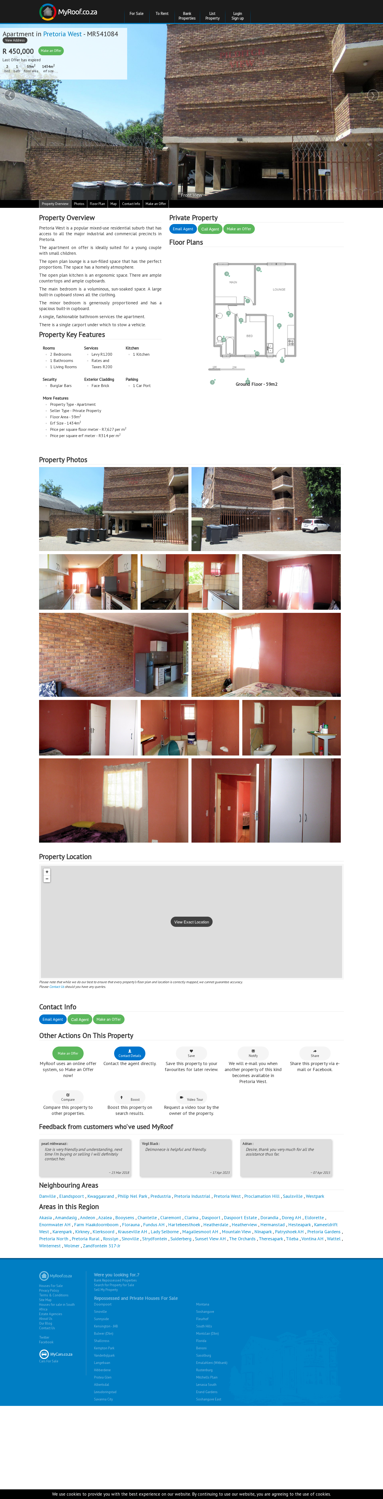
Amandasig (66, 1217)
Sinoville (130, 1239)
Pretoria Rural (86, 1239)
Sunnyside (101, 1319)
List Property (213, 16)
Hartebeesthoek (184, 1225)
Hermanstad (272, 1225)
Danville (47, 1196)
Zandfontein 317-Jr (101, 1246)
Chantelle (147, 1217)
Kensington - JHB (106, 1326)
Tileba (292, 1239)
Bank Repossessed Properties (115, 1280)
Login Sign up (238, 16)
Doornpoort (103, 1304)
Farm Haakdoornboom (96, 1225)
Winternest (50, 1246)
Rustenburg (204, 1370)
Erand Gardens (207, 1392)
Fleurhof (202, 1319)
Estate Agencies (50, 1314)
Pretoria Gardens (324, 1232)
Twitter (44, 1337)
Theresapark (271, 1239)
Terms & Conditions (54, 1295)
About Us (45, 1318)
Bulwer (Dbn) (103, 1333)
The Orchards (242, 1239)
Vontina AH (312, 1239)
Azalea (105, 1217)
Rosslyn (110, 1239)
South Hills (204, 1326)
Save (191, 1056)
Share (315, 1056)
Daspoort (211, 1217)
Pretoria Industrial (192, 1196)
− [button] (47, 878)
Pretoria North (53, 1239)
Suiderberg (180, 1239)
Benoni (201, 1348)
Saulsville (292, 1196)
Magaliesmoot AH (200, 1232)
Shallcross (101, 1341)
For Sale (137, 13)
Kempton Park (104, 1348)
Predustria (160, 1196)
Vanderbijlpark (104, 1355)
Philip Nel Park (132, 1196)
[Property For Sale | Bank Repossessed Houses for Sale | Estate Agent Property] (69, 10)
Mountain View (236, 1232)
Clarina (191, 1217)
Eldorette (314, 1217)
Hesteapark (299, 1225)
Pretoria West (62, 33)
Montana (202, 1304)
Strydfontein (154, 1239)
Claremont (170, 1217)
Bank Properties (187, 16)
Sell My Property (106, 1290)
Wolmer (71, 1246)
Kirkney (82, 1232)
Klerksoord (103, 1232)
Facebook (46, 1342)
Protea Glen (103, 1377)
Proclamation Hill (262, 1196)
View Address (15, 40)
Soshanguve (205, 1311)
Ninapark (262, 1232)
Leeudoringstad (105, 1392)
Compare (68, 1099)
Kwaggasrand (100, 1196)
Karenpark (62, 1232)
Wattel (334, 1239)
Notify (253, 1056)
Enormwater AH (55, 1225)
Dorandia (269, 1217)
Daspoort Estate (240, 1217)
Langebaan (102, 1363)
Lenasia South (206, 1384)
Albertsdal (101, 1384)
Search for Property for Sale (114, 1285)
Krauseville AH (132, 1232)
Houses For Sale (51, 1286)
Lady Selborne (165, 1232)
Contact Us (56, 986)
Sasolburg (203, 1355)
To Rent (162, 13)
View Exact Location (191, 921)
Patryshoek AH (289, 1232)
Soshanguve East (208, 1399)
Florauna (131, 1225)
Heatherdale (215, 1225)
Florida (201, 1341)
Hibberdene (102, 1370)
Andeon (87, 1217)
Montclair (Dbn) (207, 1333)
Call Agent (210, 229)
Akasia (45, 1217)
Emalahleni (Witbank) (211, 1363)
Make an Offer (51, 51)
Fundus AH (154, 1225)
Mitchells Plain (207, 1377)
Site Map (45, 1300)
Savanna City (103, 1399)
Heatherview (244, 1225)
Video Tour (195, 1099)
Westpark (315, 1196)
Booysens (124, 1217)
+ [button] (47, 871)
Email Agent (183, 228)
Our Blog (45, 1323)
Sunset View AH (210, 1239)
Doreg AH (291, 1217)
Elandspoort (71, 1196)
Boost (135, 1099)
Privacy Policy (49, 1290)
